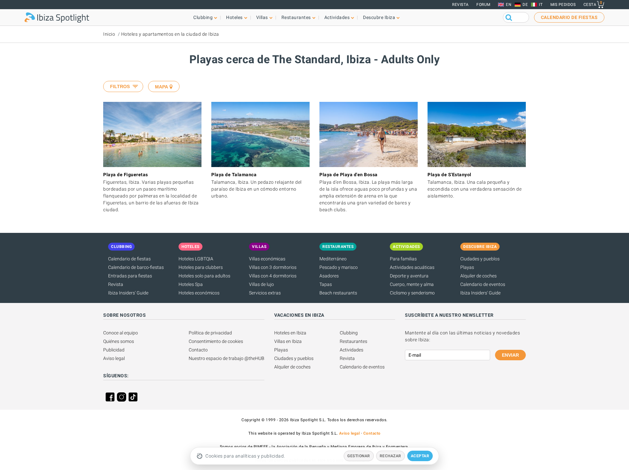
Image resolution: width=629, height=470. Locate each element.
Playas (467, 267)
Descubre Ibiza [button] (379, 17)
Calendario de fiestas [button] (569, 17)
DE (525, 4)
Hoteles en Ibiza (290, 332)
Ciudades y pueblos (480, 258)
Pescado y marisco (338, 267)
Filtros (120, 86)
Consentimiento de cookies (216, 341)
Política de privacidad (210, 332)
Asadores (329, 275)
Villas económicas (267, 258)
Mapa (161, 86)
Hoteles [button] (234, 17)
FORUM (483, 4)
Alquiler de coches (478, 275)
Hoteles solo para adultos (204, 275)
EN (508, 4)
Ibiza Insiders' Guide (128, 292)
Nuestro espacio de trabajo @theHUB (226, 358)
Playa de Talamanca (234, 174)
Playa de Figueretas (125, 174)
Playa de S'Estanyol (449, 174)
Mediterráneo (333, 258)
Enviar (510, 355)
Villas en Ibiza (288, 341)
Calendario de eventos (482, 284)
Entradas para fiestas (130, 275)
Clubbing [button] (203, 17)
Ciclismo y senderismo (412, 292)
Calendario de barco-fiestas (136, 267)
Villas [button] (262, 17)
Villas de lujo (261, 284)
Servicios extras (265, 292)
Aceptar (420, 456)
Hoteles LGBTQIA (196, 258)
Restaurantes (353, 341)
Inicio (109, 34)
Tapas (325, 284)
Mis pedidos (563, 4)
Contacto (198, 349)
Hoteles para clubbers (201, 267)
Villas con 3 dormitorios (272, 267)
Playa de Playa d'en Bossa (348, 174)
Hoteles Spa (191, 284)
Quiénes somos (118, 341)
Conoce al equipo (120, 332)
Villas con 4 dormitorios (272, 275)
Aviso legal (114, 358)
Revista (460, 4)
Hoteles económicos (199, 292)
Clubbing (349, 332)
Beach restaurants (338, 292)
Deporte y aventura (409, 275)
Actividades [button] (337, 17)
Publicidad (113, 349)
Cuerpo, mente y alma (412, 284)
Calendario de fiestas (129, 258)
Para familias (403, 258)
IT (541, 4)
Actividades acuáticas (412, 267)
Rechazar (390, 456)
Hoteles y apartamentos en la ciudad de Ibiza (170, 34)
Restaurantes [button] (296, 17)
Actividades (351, 349)
